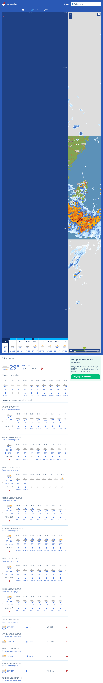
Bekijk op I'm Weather (82, 377)
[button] (85, 182)
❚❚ (71, 350)
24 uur (66, 4)
